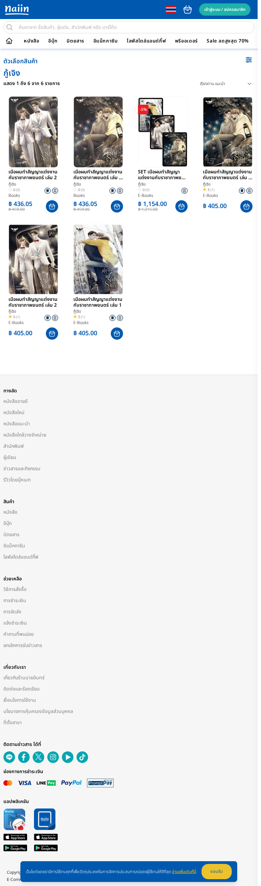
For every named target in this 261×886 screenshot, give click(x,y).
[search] (9, 27)
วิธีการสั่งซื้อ (15, 589)
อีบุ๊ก (53, 41)
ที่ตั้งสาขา (12, 722)
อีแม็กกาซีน (105, 41)
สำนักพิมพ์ (13, 446)
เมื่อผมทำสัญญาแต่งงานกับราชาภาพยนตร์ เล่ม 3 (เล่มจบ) (227, 175)
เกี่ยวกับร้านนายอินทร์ (24, 677)
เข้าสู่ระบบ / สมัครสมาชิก (224, 9)
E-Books (145, 195)
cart (188, 9)
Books (14, 195)
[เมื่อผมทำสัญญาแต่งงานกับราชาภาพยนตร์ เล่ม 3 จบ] (98, 132)
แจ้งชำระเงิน (15, 623)
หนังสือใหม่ (13, 412)
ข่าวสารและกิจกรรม (21, 468)
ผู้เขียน (9, 457)
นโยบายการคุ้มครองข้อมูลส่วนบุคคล (38, 711)
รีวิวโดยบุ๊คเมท (17, 479)
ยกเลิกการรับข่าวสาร (22, 645)
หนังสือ (31, 41)
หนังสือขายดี (15, 401)
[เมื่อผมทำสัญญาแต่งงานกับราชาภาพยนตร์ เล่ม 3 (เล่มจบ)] (228, 132)
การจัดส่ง (12, 611)
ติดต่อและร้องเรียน (21, 689)
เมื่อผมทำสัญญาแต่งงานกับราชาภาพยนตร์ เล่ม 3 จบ (97, 175)
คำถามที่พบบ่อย (18, 634)
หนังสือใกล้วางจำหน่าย (24, 435)
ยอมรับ (216, 871)
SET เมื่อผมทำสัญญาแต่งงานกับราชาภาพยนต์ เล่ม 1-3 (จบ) (163, 175)
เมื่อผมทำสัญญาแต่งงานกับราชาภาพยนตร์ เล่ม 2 (32, 175)
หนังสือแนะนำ (16, 423)
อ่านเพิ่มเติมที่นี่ (184, 872)
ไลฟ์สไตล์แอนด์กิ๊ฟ (146, 41)
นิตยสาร (75, 41)
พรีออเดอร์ (186, 41)
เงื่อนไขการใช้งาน (19, 700)
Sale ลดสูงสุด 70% (228, 41)
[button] (52, 206)
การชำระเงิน (14, 600)
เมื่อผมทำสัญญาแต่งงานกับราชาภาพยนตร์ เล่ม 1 (97, 302)
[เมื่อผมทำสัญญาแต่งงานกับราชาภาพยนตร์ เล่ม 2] (33, 132)
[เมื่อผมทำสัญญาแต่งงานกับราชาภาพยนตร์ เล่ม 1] (98, 259)
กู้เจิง (12, 184)
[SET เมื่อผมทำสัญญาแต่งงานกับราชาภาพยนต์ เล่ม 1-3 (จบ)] (163, 132)
